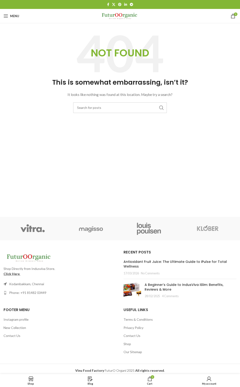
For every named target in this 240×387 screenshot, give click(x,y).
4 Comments (170, 296)
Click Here (12, 274)
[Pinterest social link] (120, 4)
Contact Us (12, 336)
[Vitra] (33, 228)
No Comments (150, 273)
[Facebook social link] (108, 4)
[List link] (60, 292)
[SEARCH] (161, 107)
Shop (127, 344)
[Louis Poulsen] (149, 228)
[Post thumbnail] (132, 290)
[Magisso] (91, 228)
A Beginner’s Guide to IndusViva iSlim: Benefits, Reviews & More (184, 287)
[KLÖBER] (207, 228)
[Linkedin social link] (125, 4)
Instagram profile (16, 319)
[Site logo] (120, 16)
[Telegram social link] (131, 4)
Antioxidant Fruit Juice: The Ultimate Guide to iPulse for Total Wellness (175, 264)
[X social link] (114, 4)
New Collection (15, 328)
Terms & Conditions (138, 319)
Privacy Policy (133, 328)
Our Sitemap (133, 352)
